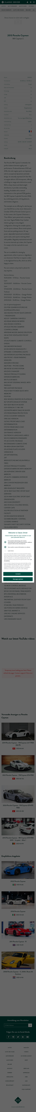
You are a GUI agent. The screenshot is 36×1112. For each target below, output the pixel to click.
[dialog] (18, 556)
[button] (18, 551)
